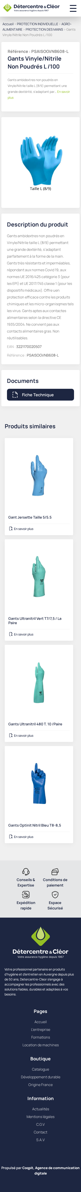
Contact (40, 1132)
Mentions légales (40, 1116)
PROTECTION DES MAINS (44, 29)
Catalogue (40, 1069)
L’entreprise (40, 1029)
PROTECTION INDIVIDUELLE (37, 24)
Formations (40, 1037)
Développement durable (40, 1076)
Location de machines (40, 1044)
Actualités (40, 1108)
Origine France (40, 1084)
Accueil (8, 24)
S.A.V (40, 1139)
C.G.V (40, 1124)
